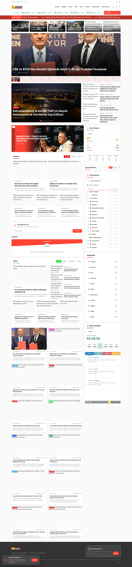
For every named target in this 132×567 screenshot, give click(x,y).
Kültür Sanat (95, 7)
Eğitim (81, 7)
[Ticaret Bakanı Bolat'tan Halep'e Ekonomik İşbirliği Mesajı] (61, 79)
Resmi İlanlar (105, 7)
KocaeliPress (17, 351)
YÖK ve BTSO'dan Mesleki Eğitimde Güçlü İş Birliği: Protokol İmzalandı (27, 355)
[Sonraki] (78, 102)
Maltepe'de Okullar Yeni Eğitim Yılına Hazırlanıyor (26, 426)
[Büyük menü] (119, 7)
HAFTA (115, 167)
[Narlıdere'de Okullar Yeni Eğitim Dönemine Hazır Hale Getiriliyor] (43, 79)
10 (13, 150)
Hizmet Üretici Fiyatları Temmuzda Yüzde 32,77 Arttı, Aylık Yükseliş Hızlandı (102, 17)
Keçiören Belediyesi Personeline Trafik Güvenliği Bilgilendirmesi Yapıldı (26, 461)
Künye (26, 2)
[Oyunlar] (119, 2)
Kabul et (35, 560)
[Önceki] (14, 102)
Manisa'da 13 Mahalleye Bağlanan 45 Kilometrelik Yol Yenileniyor (33, 138)
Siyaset (87, 7)
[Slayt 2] (41, 120)
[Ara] (113, 7)
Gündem (57, 7)
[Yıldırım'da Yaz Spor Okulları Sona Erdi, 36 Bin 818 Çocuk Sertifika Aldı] (79, 79)
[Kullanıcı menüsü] (116, 7)
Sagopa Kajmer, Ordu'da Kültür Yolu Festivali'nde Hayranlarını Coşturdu (48, 17)
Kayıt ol (77, 231)
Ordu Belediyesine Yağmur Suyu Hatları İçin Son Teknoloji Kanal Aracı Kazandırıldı (29, 533)
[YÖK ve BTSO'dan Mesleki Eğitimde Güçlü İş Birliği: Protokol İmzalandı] (15, 79)
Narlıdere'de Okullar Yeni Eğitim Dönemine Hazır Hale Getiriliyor (64, 390)
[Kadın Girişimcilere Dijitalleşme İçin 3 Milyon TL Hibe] (89, 79)
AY (119, 167)
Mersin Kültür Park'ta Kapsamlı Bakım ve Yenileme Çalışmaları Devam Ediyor (63, 497)
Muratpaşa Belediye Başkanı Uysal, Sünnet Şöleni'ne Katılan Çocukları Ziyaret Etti (64, 533)
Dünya (70, 7)
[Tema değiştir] (117, 2)
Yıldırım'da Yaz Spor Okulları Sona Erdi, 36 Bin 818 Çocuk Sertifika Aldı (65, 461)
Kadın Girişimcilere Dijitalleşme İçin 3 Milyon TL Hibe (27, 496)
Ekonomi (64, 7)
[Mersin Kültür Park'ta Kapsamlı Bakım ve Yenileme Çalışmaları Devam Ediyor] (98, 79)
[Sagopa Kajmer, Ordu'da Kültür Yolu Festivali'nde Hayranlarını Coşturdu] (25, 79)
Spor (75, 7)
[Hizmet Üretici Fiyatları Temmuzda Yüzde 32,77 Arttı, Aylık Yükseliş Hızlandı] (34, 79)
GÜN (111, 167)
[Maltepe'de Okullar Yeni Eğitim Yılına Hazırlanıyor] (52, 79)
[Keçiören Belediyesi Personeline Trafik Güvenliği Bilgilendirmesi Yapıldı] (70, 79)
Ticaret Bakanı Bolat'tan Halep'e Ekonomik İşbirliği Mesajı (66, 426)
